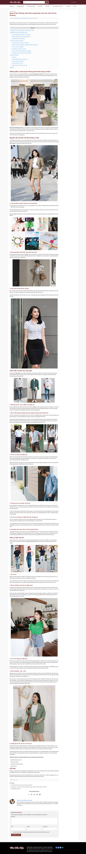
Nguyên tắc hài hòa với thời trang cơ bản (18, 32)
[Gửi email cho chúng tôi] (75, 2)
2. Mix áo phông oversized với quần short (19, 59)
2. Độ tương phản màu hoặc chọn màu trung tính (21, 36)
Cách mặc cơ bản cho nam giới (16, 40)
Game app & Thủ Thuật (57, 6)
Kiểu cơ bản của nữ (14, 54)
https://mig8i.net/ (23, 844)
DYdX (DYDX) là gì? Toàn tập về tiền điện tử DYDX (21, 785)
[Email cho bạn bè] (34, 794)
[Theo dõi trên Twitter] (74, 2)
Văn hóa (47, 6)
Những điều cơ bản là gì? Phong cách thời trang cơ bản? (22, 30)
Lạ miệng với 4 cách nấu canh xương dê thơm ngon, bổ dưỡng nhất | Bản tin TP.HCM (29, 786)
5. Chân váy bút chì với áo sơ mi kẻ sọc (19, 65)
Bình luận (13, 816)
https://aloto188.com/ (32, 844)
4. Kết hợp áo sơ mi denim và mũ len (19, 48)
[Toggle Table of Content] (57, 28)
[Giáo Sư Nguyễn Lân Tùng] (12, 801)
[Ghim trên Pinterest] (37, 794)
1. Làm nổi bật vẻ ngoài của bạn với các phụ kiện (21, 34)
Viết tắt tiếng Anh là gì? (15, 788)
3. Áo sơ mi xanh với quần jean (18, 46)
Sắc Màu (40, 6)
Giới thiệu (68, 6)
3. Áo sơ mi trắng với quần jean (18, 61)
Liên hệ (74, 6)
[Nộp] (46, 2)
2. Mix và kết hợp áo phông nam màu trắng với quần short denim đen (25, 44)
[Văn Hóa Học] (15, 2)
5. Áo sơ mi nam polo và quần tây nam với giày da (21, 50)
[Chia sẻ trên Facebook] (28, 794)
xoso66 (5, 844)
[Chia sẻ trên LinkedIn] (40, 794)
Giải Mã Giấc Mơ (20, 6)
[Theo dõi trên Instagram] (72, 2)
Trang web (45, 826)
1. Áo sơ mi (14, 57)
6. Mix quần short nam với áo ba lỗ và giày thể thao (21, 52)
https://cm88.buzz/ (15, 844)
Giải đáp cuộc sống (31, 6)
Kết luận (12, 67)
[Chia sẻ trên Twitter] (31, 794)
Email (28, 826)
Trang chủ (12, 6)
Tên (12, 826)
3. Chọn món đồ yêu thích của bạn (18, 38)
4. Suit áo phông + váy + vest (17, 63)
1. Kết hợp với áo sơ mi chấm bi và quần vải (20, 42)
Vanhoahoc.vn (16, 18)
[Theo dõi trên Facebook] (56, 848)
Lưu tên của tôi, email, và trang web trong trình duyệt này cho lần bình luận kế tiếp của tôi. (31, 832)
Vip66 (1, 844)
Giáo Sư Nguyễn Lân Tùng (26, 18)
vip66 (9, 844)
